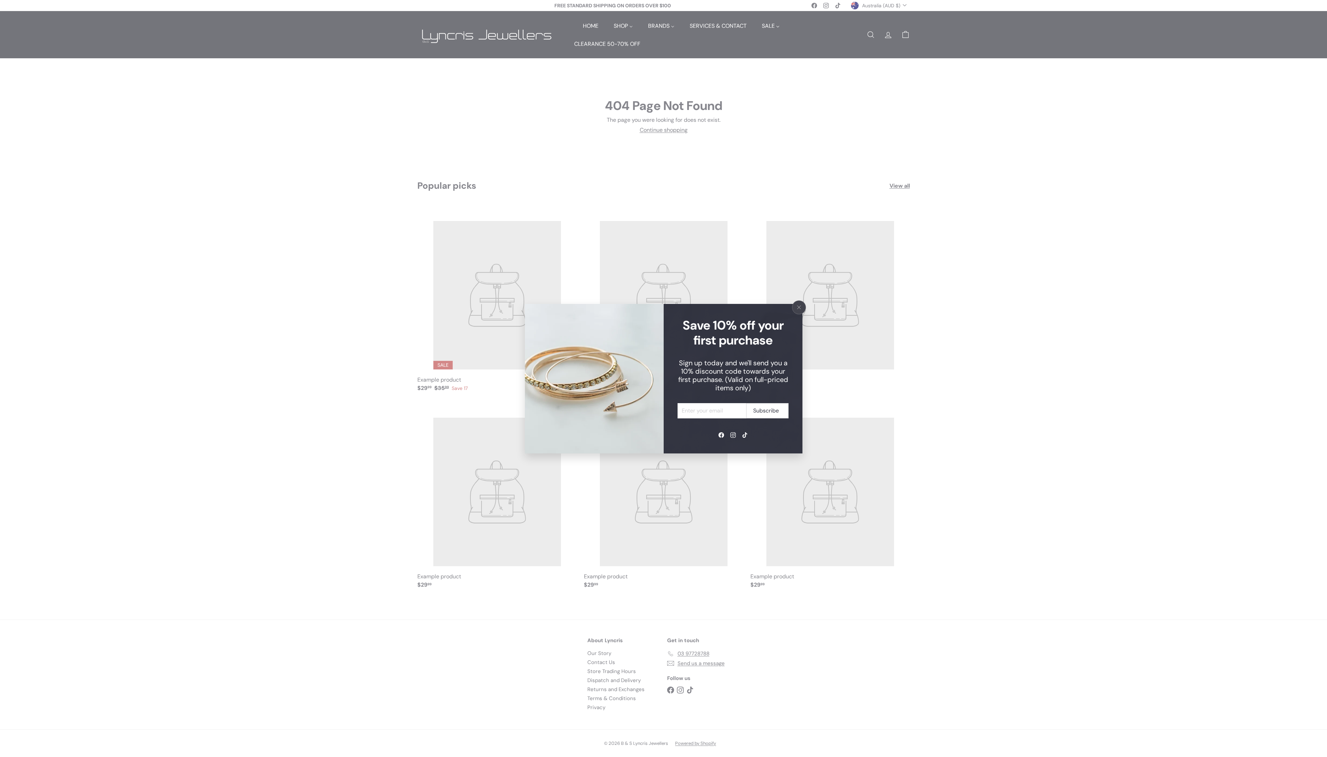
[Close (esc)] (799, 307)
